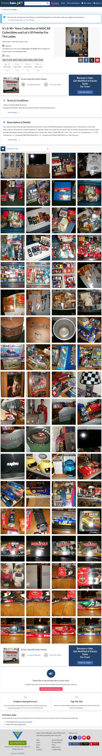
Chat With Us (19, 743)
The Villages (18, 724)
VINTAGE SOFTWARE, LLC (22, 747)
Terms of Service (57, 740)
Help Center (56, 747)
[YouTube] (84, 738)
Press (54, 745)
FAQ (37, 740)
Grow (38, 745)
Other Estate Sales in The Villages (22, 20)
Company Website (34, 84)
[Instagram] (79, 738)
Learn (38, 742)
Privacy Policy (56, 742)
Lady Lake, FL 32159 (25, 722)
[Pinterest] (88, 738)
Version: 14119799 (17, 753)
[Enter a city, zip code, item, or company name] (47, 3)
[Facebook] (71, 738)
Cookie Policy (56, 749)
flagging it (80, 708)
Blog (37, 747)
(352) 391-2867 (55, 84)
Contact (39, 749)
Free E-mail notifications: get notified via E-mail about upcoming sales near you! (51, 734)
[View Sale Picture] (13, 166)
